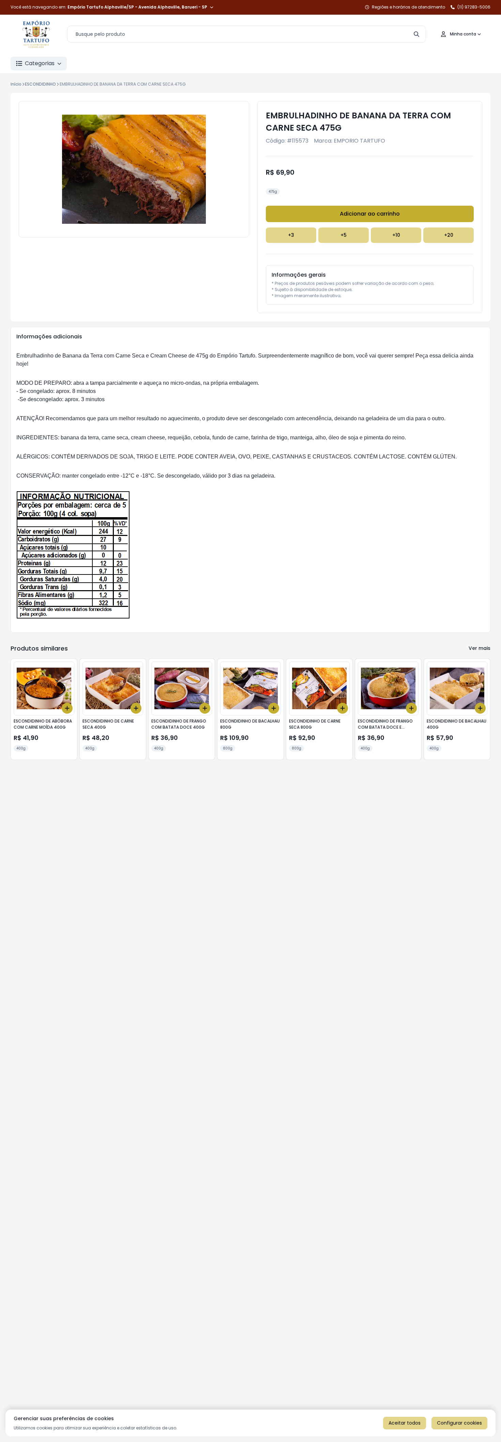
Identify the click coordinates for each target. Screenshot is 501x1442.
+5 (343, 235)
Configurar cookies (459, 1422)
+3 (291, 235)
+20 (448, 235)
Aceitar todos (405, 1422)
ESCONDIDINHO (40, 84)
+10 (396, 235)
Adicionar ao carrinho (370, 214)
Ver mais (479, 648)
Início (16, 84)
